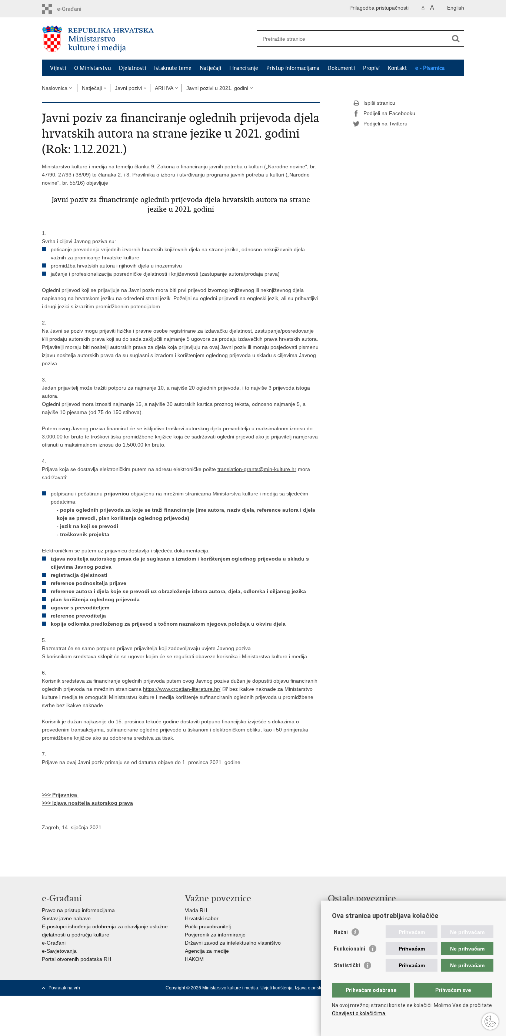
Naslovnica (54, 88)
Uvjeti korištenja (276, 987)
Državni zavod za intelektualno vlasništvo (233, 943)
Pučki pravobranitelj (208, 926)
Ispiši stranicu (379, 103)
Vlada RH (196, 910)
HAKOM (194, 959)
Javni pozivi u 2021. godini (217, 88)
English (455, 8)
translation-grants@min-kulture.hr (256, 469)
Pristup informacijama (292, 68)
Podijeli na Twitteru (385, 124)
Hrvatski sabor (202, 918)
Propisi (371, 68)
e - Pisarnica (430, 68)
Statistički (347, 965)
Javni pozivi (128, 88)
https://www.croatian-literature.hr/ (181, 689)
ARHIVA (164, 88)
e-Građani (54, 943)
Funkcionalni (349, 949)
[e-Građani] (73, 9)
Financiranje (243, 68)
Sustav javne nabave (66, 918)
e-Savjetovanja (59, 951)
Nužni (341, 932)
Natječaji (210, 68)
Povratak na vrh (64, 987)
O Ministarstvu (92, 68)
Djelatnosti (132, 68)
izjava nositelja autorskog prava (91, 559)
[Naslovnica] (147, 39)
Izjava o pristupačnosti (317, 987)
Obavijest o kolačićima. (359, 1013)
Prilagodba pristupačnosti (379, 8)
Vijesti (58, 68)
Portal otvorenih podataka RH (76, 959)
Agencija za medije (207, 951)
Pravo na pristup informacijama (78, 910)
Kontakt (397, 68)
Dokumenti (341, 68)
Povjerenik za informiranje (215, 935)
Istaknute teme (173, 68)
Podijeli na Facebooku (389, 113)
